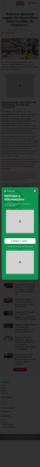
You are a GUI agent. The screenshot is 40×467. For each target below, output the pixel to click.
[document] (20, 233)
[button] (35, 191)
